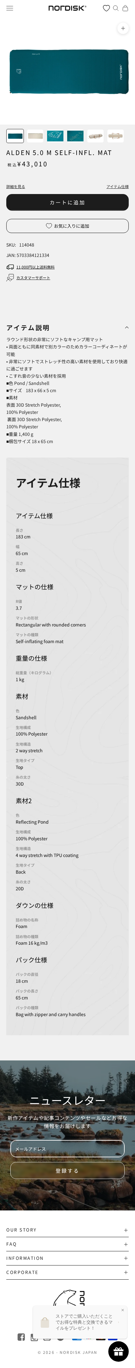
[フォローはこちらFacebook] (22, 1337)
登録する (67, 1170)
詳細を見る (15, 186)
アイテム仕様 (117, 186)
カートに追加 (67, 202)
